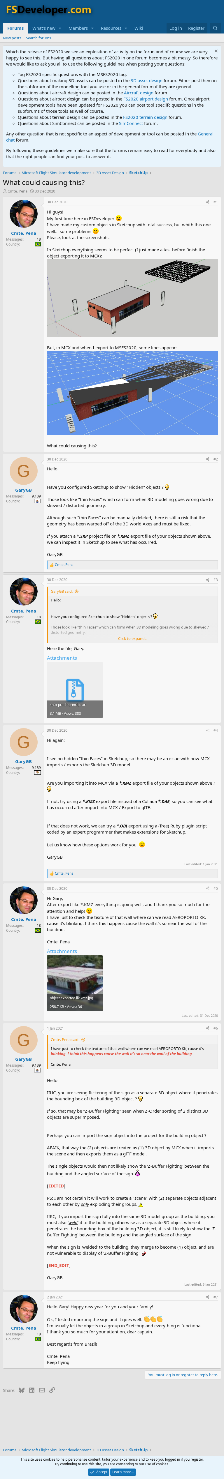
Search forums (38, 37)
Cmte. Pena (17, 191)
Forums (15, 28)
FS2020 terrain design (145, 117)
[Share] (207, 202)
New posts (12, 37)
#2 (216, 459)
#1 (216, 202)
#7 (216, 1297)
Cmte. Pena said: (65, 1039)
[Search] (215, 28)
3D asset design (146, 80)
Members (78, 28)
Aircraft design (138, 93)
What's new (43, 28)
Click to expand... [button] (132, 638)
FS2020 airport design (145, 99)
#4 (216, 730)
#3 (216, 579)
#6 (216, 1028)
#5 (216, 888)
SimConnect (131, 123)
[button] (60, 28)
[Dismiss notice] (215, 52)
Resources (111, 28)
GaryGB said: (62, 591)
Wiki (138, 28)
